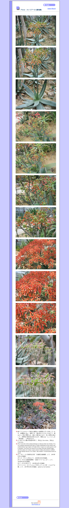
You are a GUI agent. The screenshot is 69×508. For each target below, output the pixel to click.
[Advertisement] (36, 481)
